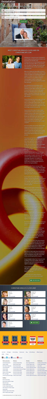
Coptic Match (40, 365)
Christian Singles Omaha (30, 369)
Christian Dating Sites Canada (18, 367)
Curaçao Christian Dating (17, 370)
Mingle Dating (5, 389)
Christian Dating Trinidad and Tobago (19, 369)
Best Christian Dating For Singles (8, 381)
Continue (23, 21)
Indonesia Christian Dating (17, 373)
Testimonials (21, 352)
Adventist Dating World (6, 362)
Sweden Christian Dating (17, 375)
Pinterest (20, 357)
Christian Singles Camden (30, 365)
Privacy (7, 354)
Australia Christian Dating (17, 362)
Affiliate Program (40, 352)
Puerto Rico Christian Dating (42, 370)
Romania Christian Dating (42, 372)
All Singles (9, 352)
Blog (27, 352)
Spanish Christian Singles (42, 375)
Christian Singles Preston (30, 372)
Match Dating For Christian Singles (8, 387)
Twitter (9, 357)
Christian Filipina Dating (41, 364)
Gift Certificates (32, 352)
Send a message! (11, 326)
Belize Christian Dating (17, 364)
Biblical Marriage (5, 382)
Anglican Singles (5, 364)
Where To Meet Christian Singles (8, 392)
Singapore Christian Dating (42, 373)
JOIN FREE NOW (36, 280)
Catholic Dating (5, 369)
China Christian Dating (17, 365)
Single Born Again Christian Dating (8, 390)
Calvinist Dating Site (6, 367)
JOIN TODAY (35, 322)
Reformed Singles (6, 373)
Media (3, 354)
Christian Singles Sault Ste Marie (31, 375)
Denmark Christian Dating (17, 372)
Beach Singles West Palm (30, 362)
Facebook (14, 357)
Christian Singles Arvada (30, 364)
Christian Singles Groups (7, 384)
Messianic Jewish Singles (7, 372)
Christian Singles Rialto (30, 373)
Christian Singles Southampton (8, 385)
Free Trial (3, 352)
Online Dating (15, 352)
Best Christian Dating (6, 379)
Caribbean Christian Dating (42, 362)
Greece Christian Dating (41, 367)
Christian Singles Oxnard (30, 370)
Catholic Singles (5, 370)
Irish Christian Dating (41, 369)
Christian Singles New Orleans (31, 367)
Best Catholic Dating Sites (7, 365)
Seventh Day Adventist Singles (8, 375)
